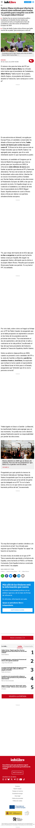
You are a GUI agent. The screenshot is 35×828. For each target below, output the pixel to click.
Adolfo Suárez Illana (12, 571)
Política (3, 571)
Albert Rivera (25, 571)
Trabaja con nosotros (17, 791)
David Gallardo (5, 654)
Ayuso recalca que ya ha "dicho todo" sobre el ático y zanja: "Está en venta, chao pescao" (14, 686)
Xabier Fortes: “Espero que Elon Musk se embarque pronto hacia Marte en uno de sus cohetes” (14, 651)
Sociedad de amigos (17, 793)
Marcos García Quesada (7, 680)
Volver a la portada (17, 696)
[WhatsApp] (3, 779)
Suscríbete (28, 2)
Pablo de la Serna (5, 672)
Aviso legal (17, 796)
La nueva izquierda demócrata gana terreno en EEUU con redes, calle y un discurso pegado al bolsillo (14, 669)
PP (19, 571)
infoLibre (3, 689)
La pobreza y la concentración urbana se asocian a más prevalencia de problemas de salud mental (13, 677)
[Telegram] (14, 779)
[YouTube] (20, 779)
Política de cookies (17, 800)
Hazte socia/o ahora (17, 610)
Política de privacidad (17, 798)
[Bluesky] (9, 779)
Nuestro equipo (17, 788)
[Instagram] (17, 779)
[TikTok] (24, 779)
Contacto (17, 786)
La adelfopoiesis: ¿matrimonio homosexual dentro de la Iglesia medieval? (13, 660)
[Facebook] (5, 779)
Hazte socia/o (17, 772)
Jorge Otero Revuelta (6, 662)
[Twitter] (12, 779)
